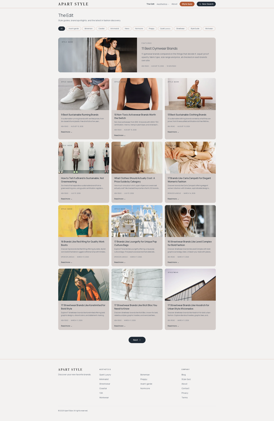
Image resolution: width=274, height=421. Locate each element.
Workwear (209, 28)
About (174, 4)
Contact (185, 388)
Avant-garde (74, 28)
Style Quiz (187, 4)
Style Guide (195, 28)
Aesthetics (162, 4)
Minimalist (114, 28)
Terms (185, 397)
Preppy (151, 28)
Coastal (101, 28)
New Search (207, 4)
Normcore (139, 28)
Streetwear (180, 28)
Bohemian (89, 28)
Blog (184, 374)
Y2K (101, 393)
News (127, 28)
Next (135, 340)
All (62, 28)
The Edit (150, 4)
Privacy (185, 393)
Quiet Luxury (165, 28)
